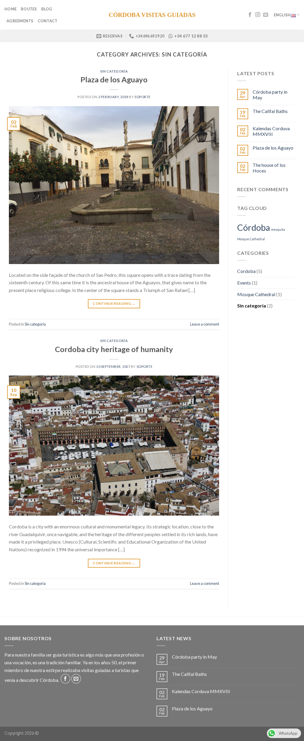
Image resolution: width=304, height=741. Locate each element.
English (282, 14)
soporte (142, 97)
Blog (46, 9)
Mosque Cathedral (251, 239)
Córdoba (253, 227)
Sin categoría (114, 71)
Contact (48, 20)
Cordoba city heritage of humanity (114, 349)
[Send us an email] (265, 15)
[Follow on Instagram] (257, 15)
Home (10, 9)
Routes (29, 9)
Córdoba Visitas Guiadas (152, 15)
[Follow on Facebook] (250, 15)
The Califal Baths (270, 111)
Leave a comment (204, 324)
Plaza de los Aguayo (114, 79)
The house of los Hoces (269, 167)
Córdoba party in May (270, 94)
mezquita (278, 229)
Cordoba (246, 271)
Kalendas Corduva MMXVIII (271, 131)
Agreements (20, 20)
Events (244, 282)
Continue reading (114, 303)
